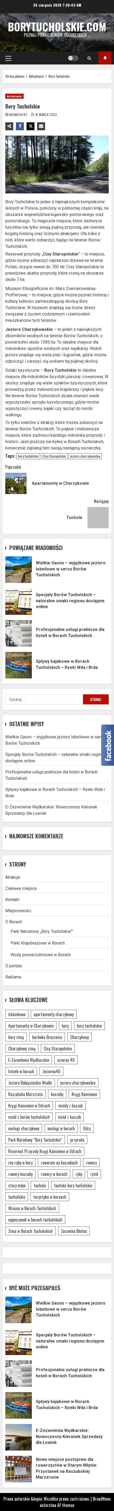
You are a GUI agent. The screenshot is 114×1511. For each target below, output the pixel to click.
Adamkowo (16, 1014)
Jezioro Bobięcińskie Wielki (30, 1083)
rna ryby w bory (20, 1162)
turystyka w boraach (49, 1197)
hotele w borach (21, 1071)
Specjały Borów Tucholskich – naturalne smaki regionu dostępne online (18, 601)
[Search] (89, 58)
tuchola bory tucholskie (73, 1185)
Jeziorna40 (51, 1071)
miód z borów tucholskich (29, 1117)
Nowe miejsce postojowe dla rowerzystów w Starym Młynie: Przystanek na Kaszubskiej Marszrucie (18, 1469)
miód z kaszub (69, 1117)
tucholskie (16, 1197)
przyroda (77, 1140)
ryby (79, 1174)
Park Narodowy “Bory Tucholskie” (35, 1140)
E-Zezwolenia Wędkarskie (28, 1060)
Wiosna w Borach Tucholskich (32, 1208)
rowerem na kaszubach (59, 1162)
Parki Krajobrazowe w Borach (38, 943)
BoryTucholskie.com (57, 26)
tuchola (40, 1185)
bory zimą (16, 1037)
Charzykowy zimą (22, 1048)
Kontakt (12, 899)
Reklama (13, 977)
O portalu (13, 965)
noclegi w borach (61, 1128)
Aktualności (14, 96)
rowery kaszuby (20, 1174)
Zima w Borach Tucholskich (30, 1231)
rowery (91, 1162)
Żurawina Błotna (74, 1231)
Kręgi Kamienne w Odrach (29, 1105)
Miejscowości (18, 910)
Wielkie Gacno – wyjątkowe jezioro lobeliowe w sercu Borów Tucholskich (18, 569)
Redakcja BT (18, 114)
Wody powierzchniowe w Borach (41, 954)
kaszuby (57, 1094)
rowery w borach (54, 1174)
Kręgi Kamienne (84, 1094)
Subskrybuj (104, 57)
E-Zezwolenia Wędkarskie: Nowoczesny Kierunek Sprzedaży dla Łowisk (18, 1437)
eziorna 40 (66, 1060)
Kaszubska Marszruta (25, 1094)
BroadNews (102, 1499)
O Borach (13, 921)
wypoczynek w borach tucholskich (35, 1219)
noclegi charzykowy (23, 1128)
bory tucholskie (28, 456)
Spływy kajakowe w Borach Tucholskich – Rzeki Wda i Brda (18, 665)
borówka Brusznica (47, 1037)
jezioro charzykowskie (85, 456)
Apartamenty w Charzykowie (31, 1026)
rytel (94, 1174)
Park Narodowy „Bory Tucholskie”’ (42, 931)
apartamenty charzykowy (54, 1014)
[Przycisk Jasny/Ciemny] (73, 58)
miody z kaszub (70, 1105)
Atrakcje (12, 877)
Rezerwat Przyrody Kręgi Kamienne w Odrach (44, 1151)
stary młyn (16, 1185)
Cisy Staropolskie (54, 456)
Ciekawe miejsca (21, 888)
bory (65, 1026)
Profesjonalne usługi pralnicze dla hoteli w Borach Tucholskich (18, 633)
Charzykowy (79, 1037)
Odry (87, 1128)
